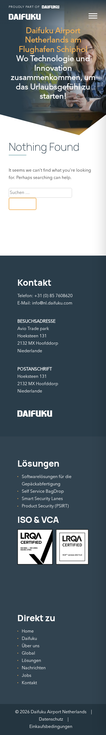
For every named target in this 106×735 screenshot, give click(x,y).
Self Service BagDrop (43, 491)
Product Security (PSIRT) (45, 506)
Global (28, 653)
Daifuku (29, 638)
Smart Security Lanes (42, 498)
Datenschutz (51, 719)
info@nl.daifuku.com (52, 303)
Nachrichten (34, 668)
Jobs (26, 675)
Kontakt (29, 683)
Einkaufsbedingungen (50, 726)
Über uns (30, 646)
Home (28, 631)
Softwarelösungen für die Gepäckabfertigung (46, 480)
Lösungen (31, 660)
